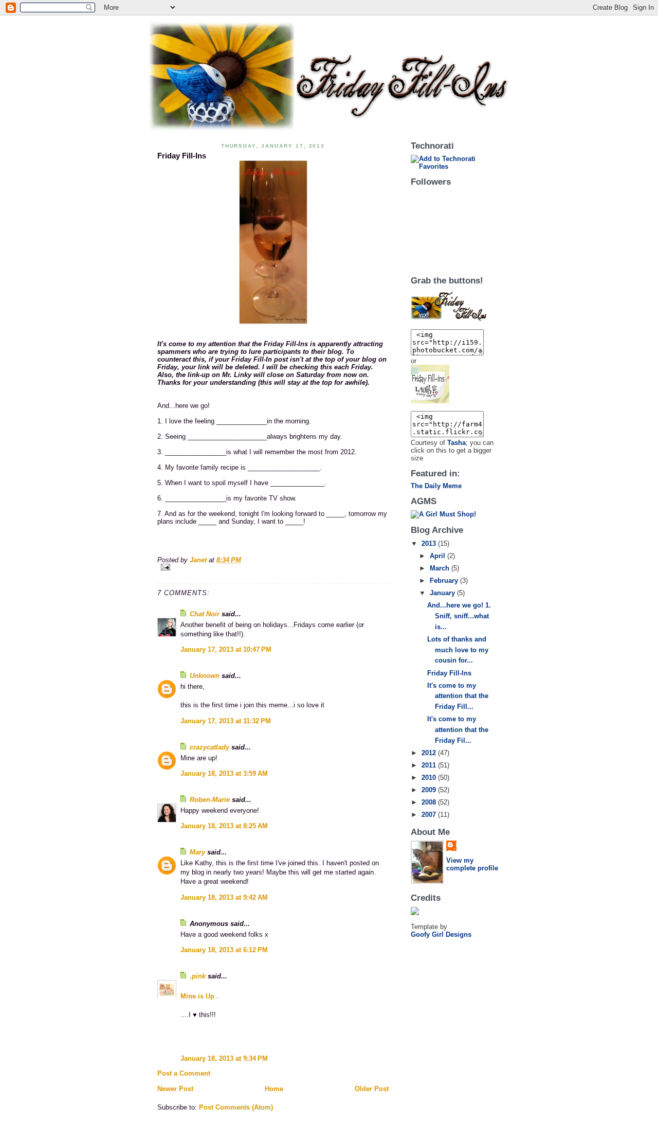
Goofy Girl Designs (441, 934)
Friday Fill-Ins (449, 673)
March (440, 568)
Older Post (372, 1089)
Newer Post (175, 1089)
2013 (430, 543)
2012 (430, 753)
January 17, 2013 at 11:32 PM (225, 721)
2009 (430, 790)
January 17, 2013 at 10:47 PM (225, 649)
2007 (430, 814)
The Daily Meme (436, 486)
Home (274, 1089)
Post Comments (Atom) (236, 1107)
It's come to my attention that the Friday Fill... (457, 696)
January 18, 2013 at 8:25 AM (224, 826)
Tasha (456, 443)
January (443, 593)
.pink (198, 976)
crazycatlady (209, 747)
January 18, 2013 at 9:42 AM (224, 897)
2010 (430, 777)
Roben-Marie (210, 800)
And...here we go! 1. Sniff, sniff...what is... (459, 616)
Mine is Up (198, 996)
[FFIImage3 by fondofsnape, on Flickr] (456, 384)
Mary (197, 852)
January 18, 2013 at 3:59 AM (224, 773)
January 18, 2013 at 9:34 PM (224, 1058)
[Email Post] (273, 567)
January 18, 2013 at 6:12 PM (224, 950)
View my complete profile (472, 864)
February (445, 580)
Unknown (205, 676)
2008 (430, 802)
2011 (430, 765)
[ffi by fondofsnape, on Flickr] (273, 242)
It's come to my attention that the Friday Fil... (457, 729)
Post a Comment (183, 1073)
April (438, 556)
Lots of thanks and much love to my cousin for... (457, 650)
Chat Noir (205, 614)
